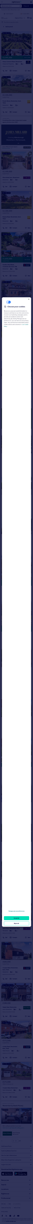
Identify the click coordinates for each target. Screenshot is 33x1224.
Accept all (16, 918)
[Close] (29, 299)
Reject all (16, 923)
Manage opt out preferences (16, 911)
